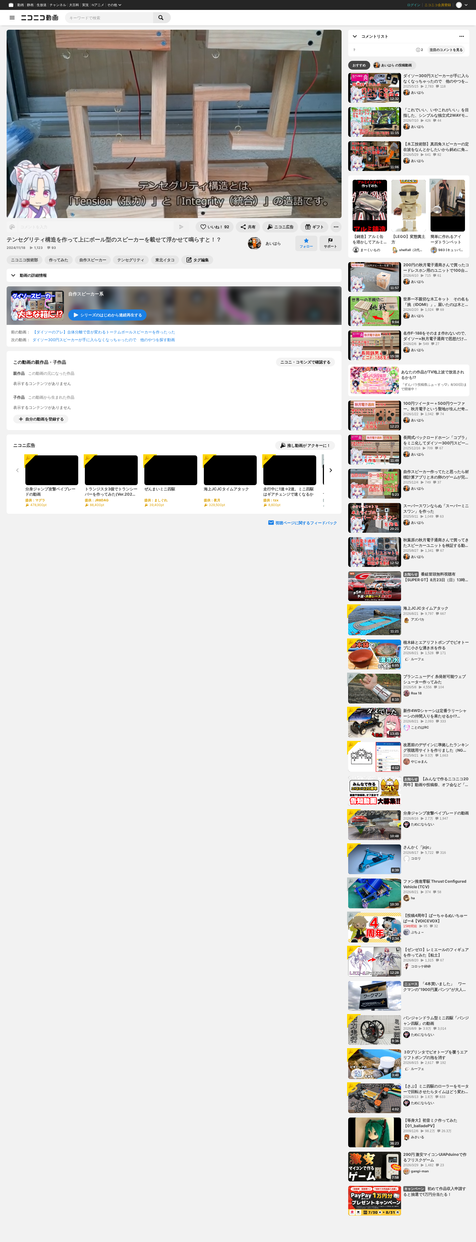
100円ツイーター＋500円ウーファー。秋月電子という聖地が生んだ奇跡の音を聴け (436, 406)
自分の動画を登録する (44, 419)
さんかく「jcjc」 (418, 847)
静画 (30, 5)
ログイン (413, 5)
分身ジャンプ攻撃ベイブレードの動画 (436, 813)
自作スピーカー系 (86, 294)
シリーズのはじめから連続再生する (111, 314)
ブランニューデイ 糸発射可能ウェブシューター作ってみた (434, 679)
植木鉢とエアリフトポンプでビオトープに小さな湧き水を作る (436, 645)
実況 (85, 5)
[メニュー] (336, 226)
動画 (20, 5)
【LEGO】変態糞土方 (408, 239)
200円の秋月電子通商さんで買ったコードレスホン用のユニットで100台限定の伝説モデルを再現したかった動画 (436, 267)
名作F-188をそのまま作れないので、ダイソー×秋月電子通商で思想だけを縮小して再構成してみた (435, 336)
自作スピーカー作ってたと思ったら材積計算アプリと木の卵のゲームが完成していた (436, 474)
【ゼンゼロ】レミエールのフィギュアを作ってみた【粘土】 (436, 952)
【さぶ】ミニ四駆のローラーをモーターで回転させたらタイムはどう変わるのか (436, 1089)
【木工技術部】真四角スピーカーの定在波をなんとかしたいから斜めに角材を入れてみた (436, 147)
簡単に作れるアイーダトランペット (446, 239)
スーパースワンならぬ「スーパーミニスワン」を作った (436, 508)
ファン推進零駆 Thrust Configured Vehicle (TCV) (434, 884)
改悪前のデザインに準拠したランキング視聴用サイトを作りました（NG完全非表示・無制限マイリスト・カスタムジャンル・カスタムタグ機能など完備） (436, 747)
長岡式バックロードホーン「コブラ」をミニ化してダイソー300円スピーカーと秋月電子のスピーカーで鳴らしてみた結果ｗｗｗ (436, 440)
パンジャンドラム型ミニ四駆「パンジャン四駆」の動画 (436, 1020)
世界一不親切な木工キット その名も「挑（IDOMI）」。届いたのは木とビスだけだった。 (436, 302)
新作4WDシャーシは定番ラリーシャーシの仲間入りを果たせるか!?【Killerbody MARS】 (435, 713)
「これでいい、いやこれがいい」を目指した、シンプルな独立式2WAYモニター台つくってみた (436, 112)
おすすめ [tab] (359, 65)
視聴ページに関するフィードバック (306, 522)
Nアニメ (98, 5)
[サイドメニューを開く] (12, 17)
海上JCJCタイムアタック (425, 608)
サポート (330, 246)
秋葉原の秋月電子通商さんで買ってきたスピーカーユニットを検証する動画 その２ (436, 542)
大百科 (74, 5)
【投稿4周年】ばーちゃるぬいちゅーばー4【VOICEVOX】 (435, 918)
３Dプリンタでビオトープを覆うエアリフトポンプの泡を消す (435, 1055)
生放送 (42, 5)
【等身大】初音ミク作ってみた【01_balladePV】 (430, 1123)
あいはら (273, 243)
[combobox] (109, 17)
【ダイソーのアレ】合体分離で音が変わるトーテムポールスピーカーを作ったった (104, 332)
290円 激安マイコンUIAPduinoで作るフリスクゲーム (435, 1157)
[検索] (162, 17)
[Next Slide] (330, 470)
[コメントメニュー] (461, 36)
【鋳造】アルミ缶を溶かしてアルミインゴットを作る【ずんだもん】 (368, 239)
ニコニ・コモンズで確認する (305, 362)
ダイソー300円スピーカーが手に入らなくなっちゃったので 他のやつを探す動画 (104, 339)
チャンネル (58, 5)
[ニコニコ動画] (39, 17)
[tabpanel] (408, 644)
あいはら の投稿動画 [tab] (396, 65)
